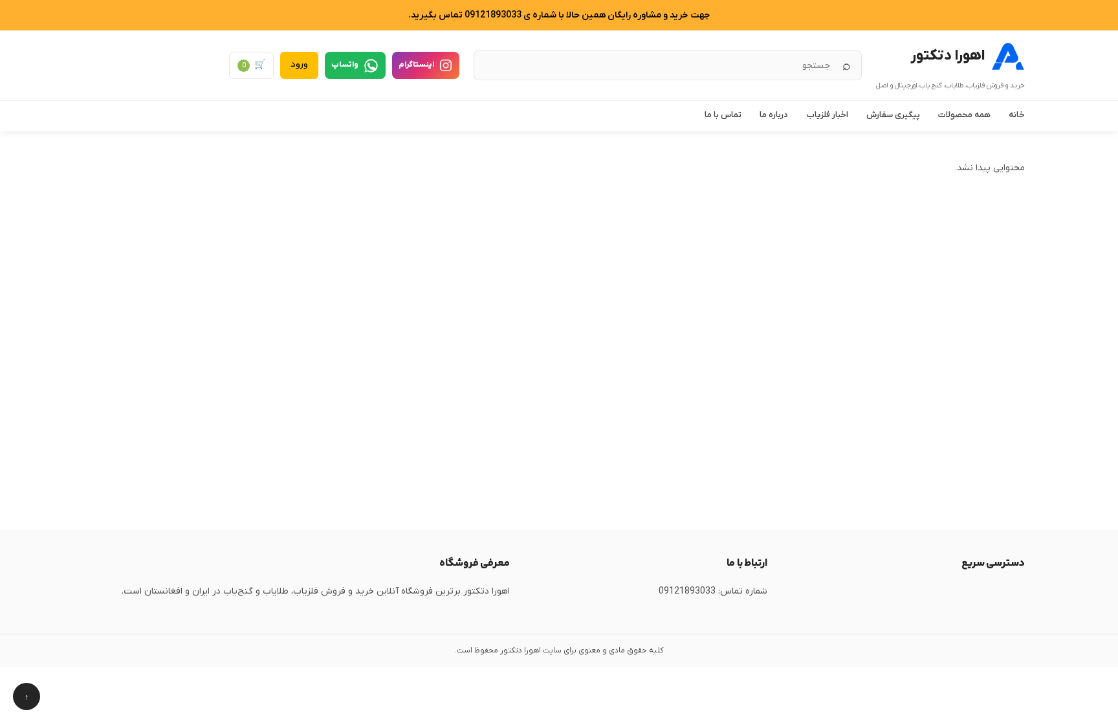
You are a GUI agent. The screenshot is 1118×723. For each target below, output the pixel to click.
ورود (299, 65)
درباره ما (774, 114)
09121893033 (687, 591)
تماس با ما (723, 114)
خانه (1017, 114)
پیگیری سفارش (893, 114)
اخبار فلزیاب (827, 114)
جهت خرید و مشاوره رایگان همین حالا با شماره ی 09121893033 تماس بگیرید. (559, 15)
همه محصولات (964, 114)
